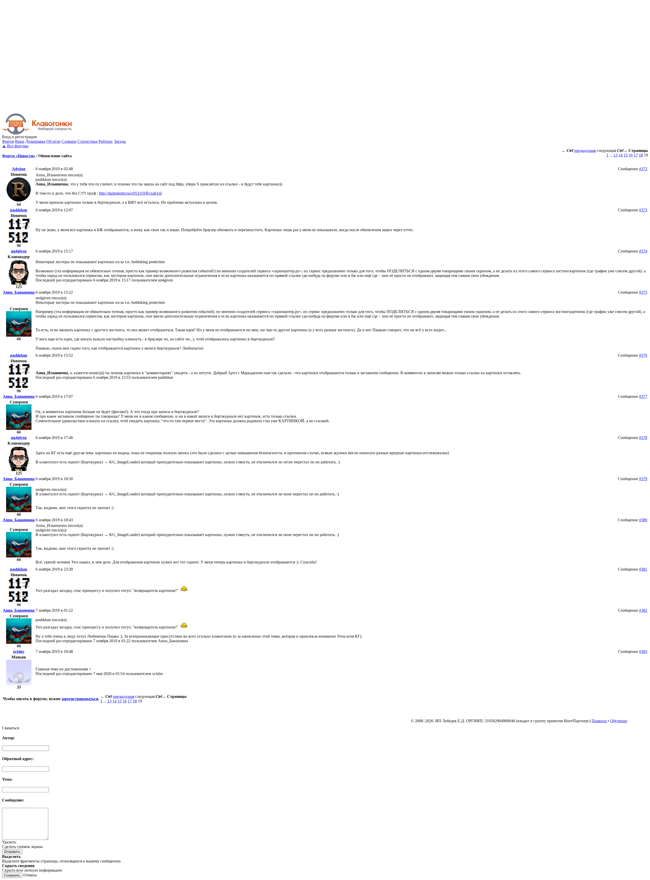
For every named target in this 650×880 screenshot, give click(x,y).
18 (641, 155)
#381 (643, 569)
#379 (643, 479)
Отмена (30, 875)
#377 (643, 396)
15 (626, 155)
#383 (643, 651)
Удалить (9, 842)
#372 (643, 169)
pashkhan (18, 210)
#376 (643, 355)
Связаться (10, 728)
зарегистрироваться (79, 699)
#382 (643, 610)
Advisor (19, 169)
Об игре (53, 141)
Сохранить (12, 875)
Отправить (12, 852)
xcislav (18, 651)
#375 (643, 292)
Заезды (120, 141)
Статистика (87, 141)
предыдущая (585, 150)
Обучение (618, 721)
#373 (643, 210)
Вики (19, 141)
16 (631, 155)
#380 (643, 520)
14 (621, 155)
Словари (68, 141)
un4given (19, 251)
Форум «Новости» (18, 156)
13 (615, 155)
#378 (643, 437)
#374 (643, 251)
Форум (8, 141)
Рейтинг (106, 141)
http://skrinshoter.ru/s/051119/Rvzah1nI (130, 193)
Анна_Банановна (19, 292)
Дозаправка (35, 141)
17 (636, 155)
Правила (599, 721)
